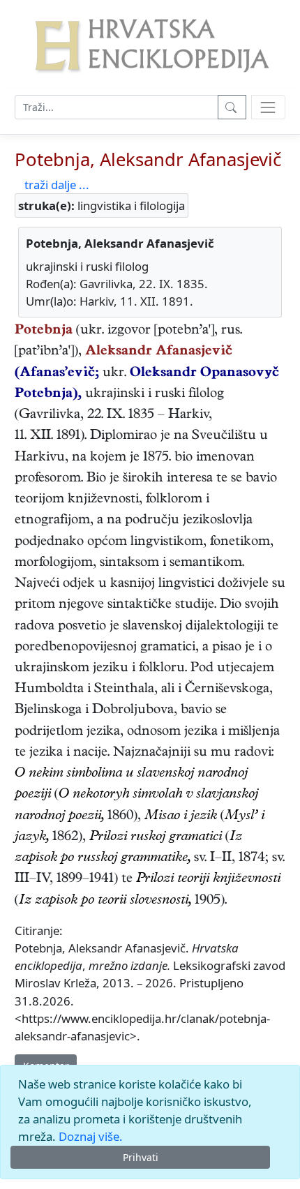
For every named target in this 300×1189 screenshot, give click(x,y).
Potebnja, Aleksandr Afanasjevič (148, 159)
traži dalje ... (56, 185)
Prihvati (140, 1157)
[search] (268, 107)
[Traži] (232, 107)
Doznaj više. (91, 1136)
